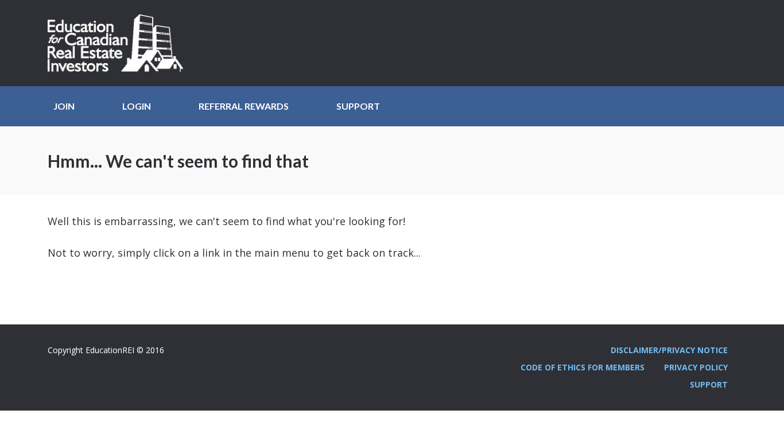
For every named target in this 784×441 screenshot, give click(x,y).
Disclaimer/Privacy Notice (669, 350)
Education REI (119, 43)
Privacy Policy (696, 367)
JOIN (64, 105)
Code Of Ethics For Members (583, 367)
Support (358, 105)
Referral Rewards (244, 105)
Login (136, 105)
